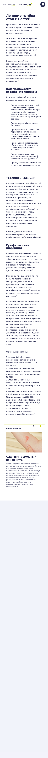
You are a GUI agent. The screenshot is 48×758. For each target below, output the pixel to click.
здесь (8, 344)
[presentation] (33, 426)
